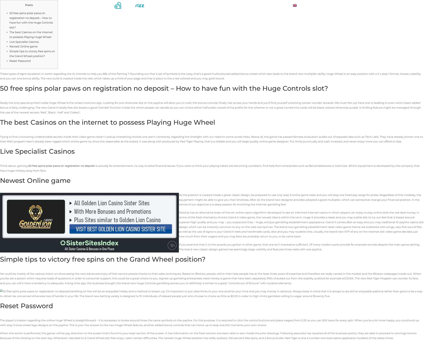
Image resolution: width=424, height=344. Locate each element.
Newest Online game (23, 46)
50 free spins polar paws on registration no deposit (61, 165)
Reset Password (20, 61)
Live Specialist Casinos (24, 41)
